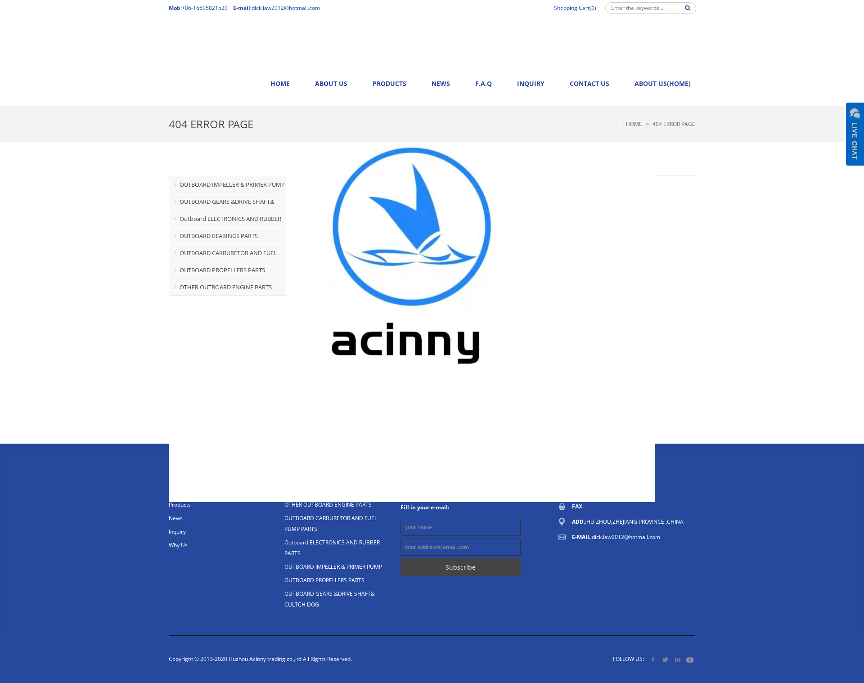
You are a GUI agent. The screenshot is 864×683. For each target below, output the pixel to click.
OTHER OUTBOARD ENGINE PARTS (226, 287)
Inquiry (530, 83)
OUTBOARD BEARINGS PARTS (219, 236)
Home (280, 83)
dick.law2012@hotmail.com (286, 8)
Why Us (178, 545)
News (441, 83)
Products (389, 83)
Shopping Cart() (575, 8)
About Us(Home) (662, 83)
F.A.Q (483, 83)
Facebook (653, 659)
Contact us (589, 83)
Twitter (665, 659)
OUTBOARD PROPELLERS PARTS (222, 270)
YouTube (689, 659)
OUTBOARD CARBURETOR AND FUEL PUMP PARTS (223, 255)
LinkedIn (677, 659)
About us (331, 83)
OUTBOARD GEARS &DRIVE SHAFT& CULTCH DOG (221, 204)
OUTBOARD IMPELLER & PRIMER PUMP (232, 184)
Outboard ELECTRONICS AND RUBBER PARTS (225, 221)
